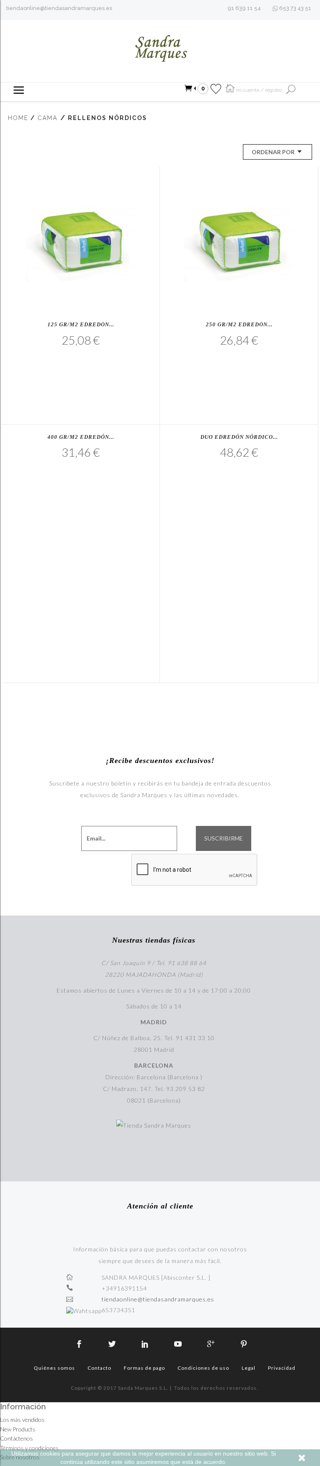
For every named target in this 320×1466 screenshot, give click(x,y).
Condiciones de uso (203, 1368)
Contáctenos (16, 1438)
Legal (248, 1368)
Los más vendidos (22, 1419)
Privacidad (281, 1368)
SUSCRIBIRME (223, 838)
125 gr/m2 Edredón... (81, 324)
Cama (48, 118)
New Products (17, 1429)
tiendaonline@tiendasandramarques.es (59, 8)
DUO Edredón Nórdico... (239, 437)
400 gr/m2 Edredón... (81, 437)
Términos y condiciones (29, 1447)
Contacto (99, 1368)
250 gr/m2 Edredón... (239, 324)
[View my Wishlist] (215, 88)
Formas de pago (144, 1368)
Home (18, 118)
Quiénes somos (54, 1368)
